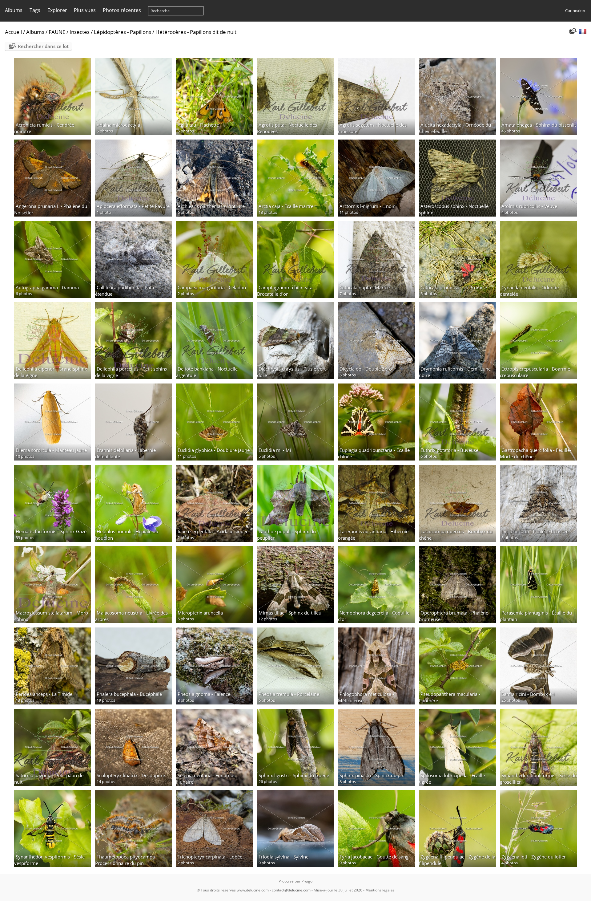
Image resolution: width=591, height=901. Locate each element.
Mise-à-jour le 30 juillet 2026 (338, 890)
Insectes (80, 31)
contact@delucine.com (291, 890)
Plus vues (85, 10)
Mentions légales (380, 890)
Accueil (13, 31)
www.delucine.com (253, 890)
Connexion (575, 10)
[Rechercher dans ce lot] (572, 31)
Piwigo (306, 881)
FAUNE (57, 31)
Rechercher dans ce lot (43, 46)
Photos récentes (122, 10)
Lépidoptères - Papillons (122, 31)
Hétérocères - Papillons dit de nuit (195, 31)
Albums (13, 10)
